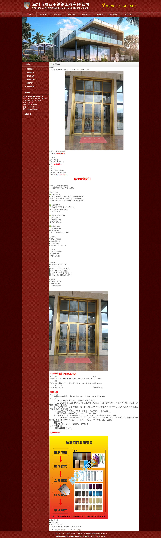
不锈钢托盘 (72, 14)
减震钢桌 (57, 14)
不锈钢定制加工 (32, 79)
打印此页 (80, 70)
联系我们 (128, 14)
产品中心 (43, 14)
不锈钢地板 (86, 14)
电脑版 (98, 536)
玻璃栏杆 (100, 14)
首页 (29, 14)
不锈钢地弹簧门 (62, 151)
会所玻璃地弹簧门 (60, 530)
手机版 (103, 536)
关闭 (88, 70)
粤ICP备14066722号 (89, 536)
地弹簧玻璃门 (114, 14)
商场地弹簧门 (78, 530)
